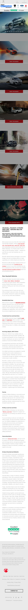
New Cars (5, 576)
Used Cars (16, 576)
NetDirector (9, 600)
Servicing (4, 579)
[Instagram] (16, 597)
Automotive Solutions (17, 600)
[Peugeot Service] (15, 6)
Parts (8, 579)
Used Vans (21, 576)
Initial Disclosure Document (13, 585)
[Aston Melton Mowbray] (6, 6)
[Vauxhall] (25, 6)
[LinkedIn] (19, 597)
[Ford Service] (22, 6)
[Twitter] (11, 597)
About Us (12, 579)
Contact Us (18, 579)
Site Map (23, 579)
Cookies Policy (10, 582)
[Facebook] (13, 597)
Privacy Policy (17, 582)
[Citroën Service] (18, 6)
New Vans (10, 576)
